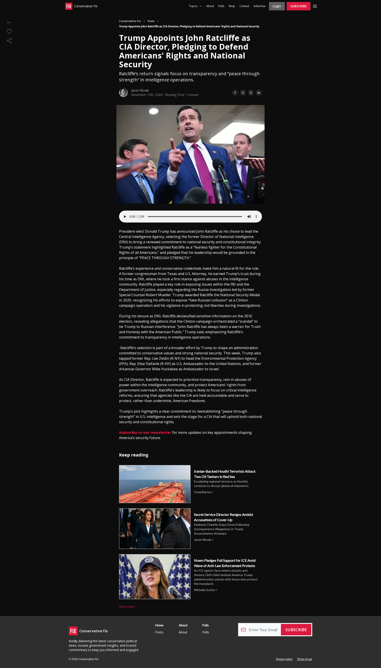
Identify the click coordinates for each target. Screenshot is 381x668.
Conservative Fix (130, 21)
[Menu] (315, 5)
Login (277, 6)
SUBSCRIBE (298, 6)
